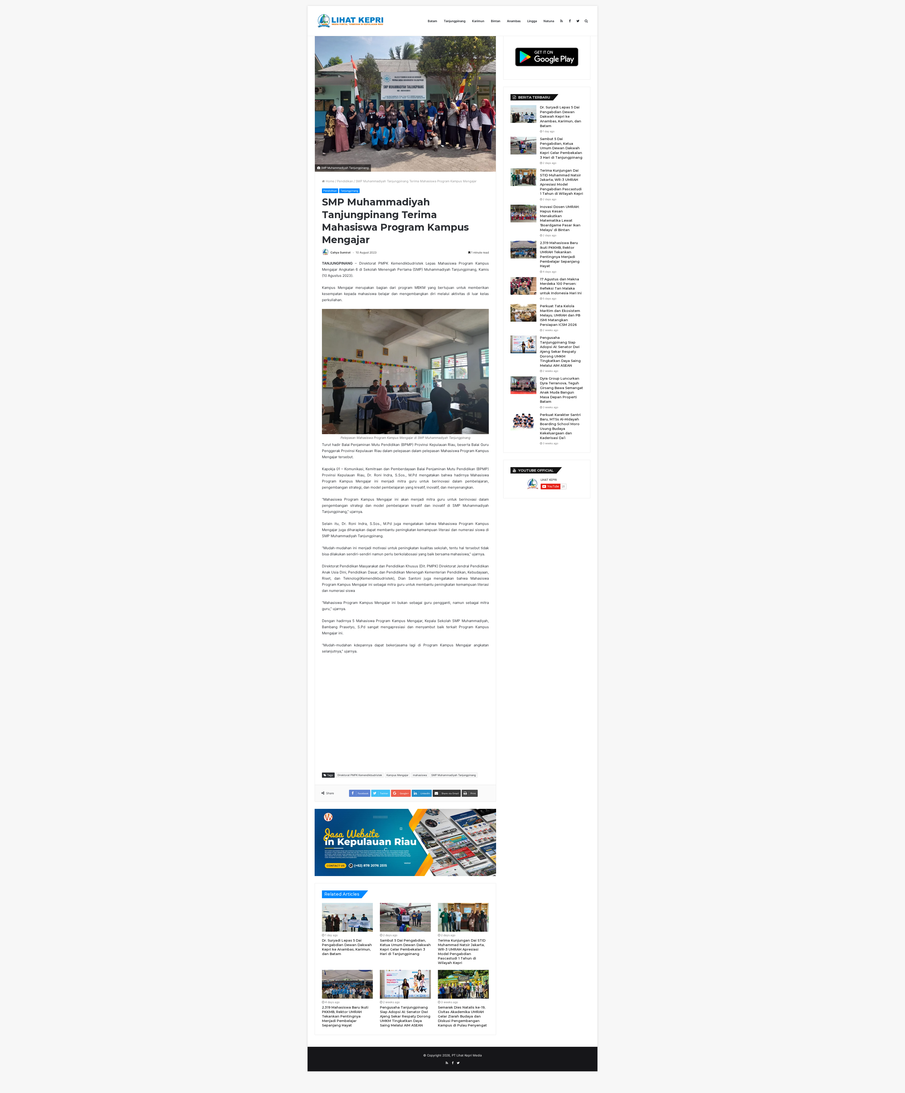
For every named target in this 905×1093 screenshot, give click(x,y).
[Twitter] (578, 21)
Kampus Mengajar (397, 775)
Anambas (514, 21)
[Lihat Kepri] (350, 21)
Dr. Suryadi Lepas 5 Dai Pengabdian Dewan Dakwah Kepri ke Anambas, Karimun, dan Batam (347, 947)
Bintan (495, 21)
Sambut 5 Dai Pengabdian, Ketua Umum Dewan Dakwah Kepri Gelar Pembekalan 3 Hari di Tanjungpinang (405, 947)
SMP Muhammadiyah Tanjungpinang (453, 775)
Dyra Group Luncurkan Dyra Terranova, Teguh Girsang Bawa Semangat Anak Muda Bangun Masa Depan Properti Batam (561, 390)
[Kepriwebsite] (405, 842)
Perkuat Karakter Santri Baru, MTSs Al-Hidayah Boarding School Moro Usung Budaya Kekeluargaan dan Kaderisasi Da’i (560, 426)
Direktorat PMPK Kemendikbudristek (359, 775)
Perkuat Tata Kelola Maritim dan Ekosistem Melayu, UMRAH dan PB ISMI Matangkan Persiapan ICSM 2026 (560, 315)
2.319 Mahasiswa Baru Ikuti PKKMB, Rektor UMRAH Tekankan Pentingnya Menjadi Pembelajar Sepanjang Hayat (345, 1016)
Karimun (478, 21)
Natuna (548, 21)
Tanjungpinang (454, 21)
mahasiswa (420, 775)
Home (329, 181)
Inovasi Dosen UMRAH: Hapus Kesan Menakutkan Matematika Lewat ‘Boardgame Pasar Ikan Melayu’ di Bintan (560, 218)
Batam (432, 21)
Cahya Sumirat (340, 252)
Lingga (532, 21)
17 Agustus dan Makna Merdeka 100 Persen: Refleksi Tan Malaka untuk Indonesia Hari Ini (561, 286)
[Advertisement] (408, 712)
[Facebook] (570, 21)
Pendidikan (345, 181)
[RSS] (561, 21)
